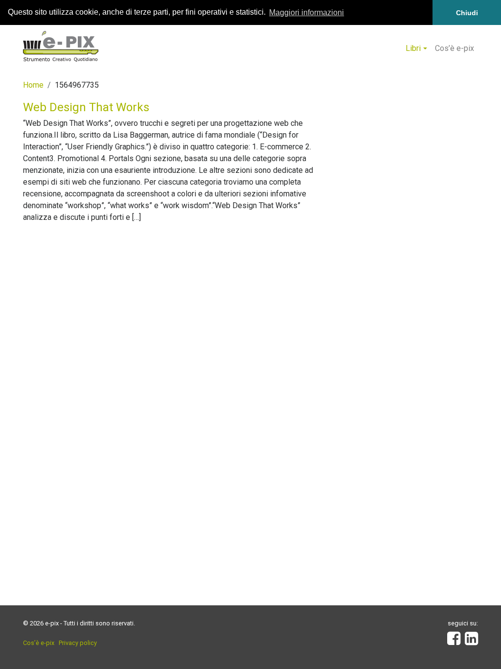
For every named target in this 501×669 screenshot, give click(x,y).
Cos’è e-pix (454, 48)
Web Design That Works (86, 107)
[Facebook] (453, 641)
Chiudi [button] (467, 13)
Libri (413, 48)
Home (33, 85)
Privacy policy (78, 642)
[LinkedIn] (471, 641)
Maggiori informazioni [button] (306, 12)
